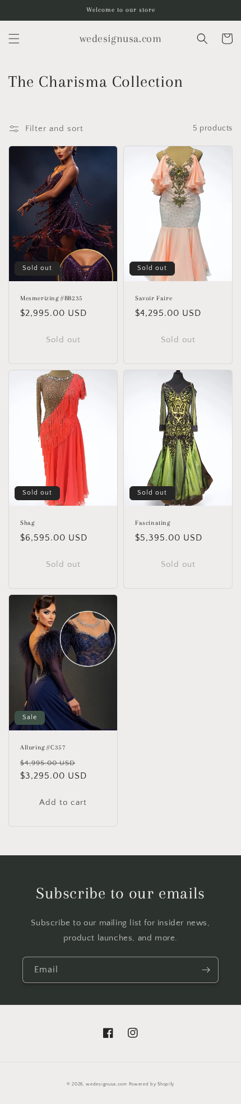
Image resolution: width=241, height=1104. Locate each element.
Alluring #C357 (43, 747)
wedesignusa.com (106, 1084)
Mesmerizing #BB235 (51, 298)
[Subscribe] (205, 970)
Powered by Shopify (152, 1084)
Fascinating (152, 523)
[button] (14, 38)
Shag (27, 523)
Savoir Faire (153, 298)
